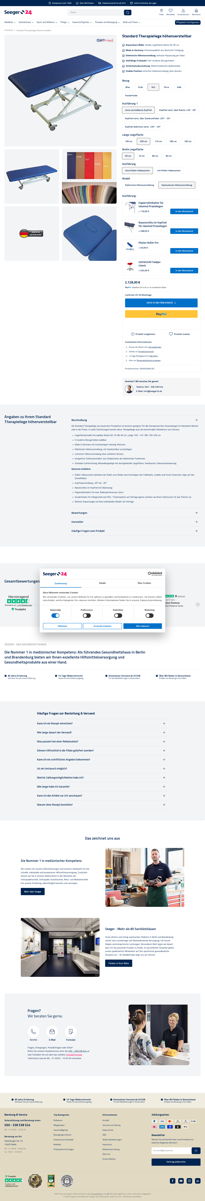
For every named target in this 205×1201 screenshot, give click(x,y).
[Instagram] (189, 1181)
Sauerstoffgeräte (61, 1130)
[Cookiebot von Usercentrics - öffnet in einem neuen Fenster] (150, 574)
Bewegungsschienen (62, 1135)
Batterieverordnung (110, 1149)
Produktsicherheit (146, 351)
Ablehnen (62, 626)
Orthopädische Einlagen (64, 1149)
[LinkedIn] (198, 1181)
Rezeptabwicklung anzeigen (149, 360)
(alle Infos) (153, 356)
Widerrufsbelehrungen (112, 1140)
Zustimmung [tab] (61, 583)
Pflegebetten (59, 1125)
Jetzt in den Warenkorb (160, 303)
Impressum (107, 1145)
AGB (104, 1135)
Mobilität (57, 1145)
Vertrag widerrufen (176, 1162)
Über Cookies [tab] (144, 583)
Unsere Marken (109, 1159)
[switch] (87, 615)
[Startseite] (18, 12)
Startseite (8, 30)
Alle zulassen (142, 626)
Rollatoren (58, 1120)
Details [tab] (102, 583)
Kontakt (105, 1120)
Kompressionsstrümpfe (63, 1140)
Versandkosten (154, 347)
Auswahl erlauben (102, 626)
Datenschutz (107, 1130)
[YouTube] (181, 1181)
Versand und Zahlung (111, 1125)
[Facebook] (172, 1181)
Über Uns (106, 1154)
